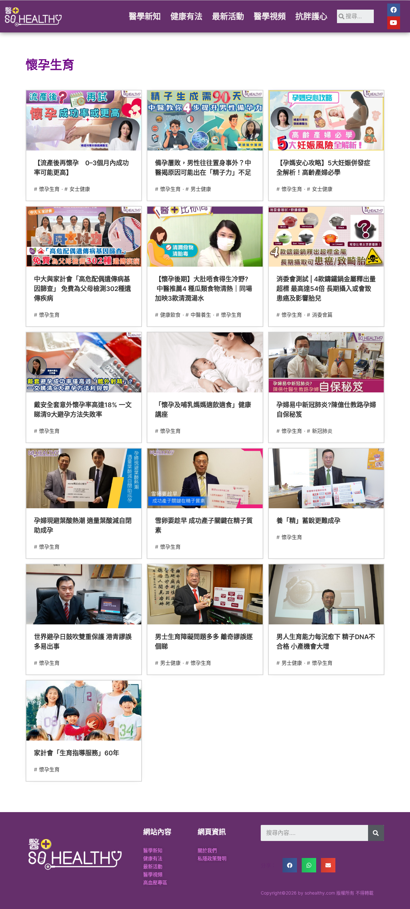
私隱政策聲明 (212, 858)
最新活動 (228, 16)
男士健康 (201, 189)
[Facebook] (393, 10)
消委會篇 (322, 315)
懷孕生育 (49, 189)
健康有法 (186, 16)
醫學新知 (145, 16)
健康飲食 (170, 315)
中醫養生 (201, 315)
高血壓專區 (155, 882)
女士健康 (80, 189)
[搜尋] (376, 833)
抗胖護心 (311, 16)
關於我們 (207, 850)
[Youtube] (393, 22)
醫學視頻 (270, 16)
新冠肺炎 (322, 431)
